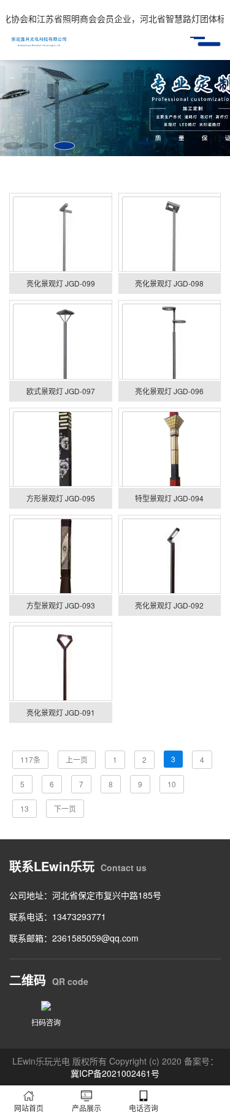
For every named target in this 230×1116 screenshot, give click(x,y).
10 (171, 784)
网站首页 (29, 1108)
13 (24, 808)
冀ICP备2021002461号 (115, 1073)
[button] (12, 145)
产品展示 (86, 1108)
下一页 (65, 808)
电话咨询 (143, 1108)
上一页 (77, 759)
